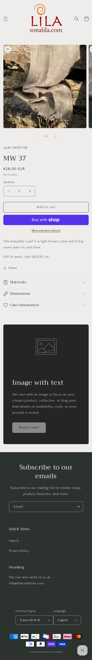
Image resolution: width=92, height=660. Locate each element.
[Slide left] (36, 136)
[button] (5, 19)
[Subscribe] (78, 506)
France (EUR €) (30, 620)
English (63, 620)
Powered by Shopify (54, 652)
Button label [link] (29, 427)
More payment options (46, 230)
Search (14, 541)
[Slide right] (56, 136)
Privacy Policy (19, 551)
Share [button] (12, 268)
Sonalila (40, 652)
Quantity (9, 182)
